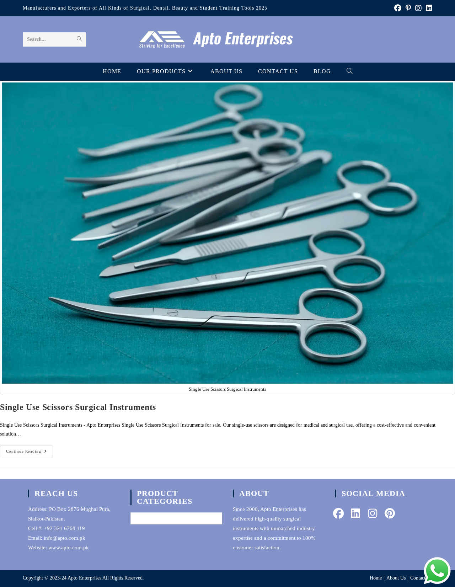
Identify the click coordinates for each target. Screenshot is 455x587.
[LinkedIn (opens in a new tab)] (428, 8)
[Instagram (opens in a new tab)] (418, 8)
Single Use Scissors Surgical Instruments (78, 407)
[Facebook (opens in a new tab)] (397, 8)
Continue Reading (29, 453)
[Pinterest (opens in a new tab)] (408, 8)
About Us (396, 578)
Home (376, 578)
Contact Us (421, 578)
